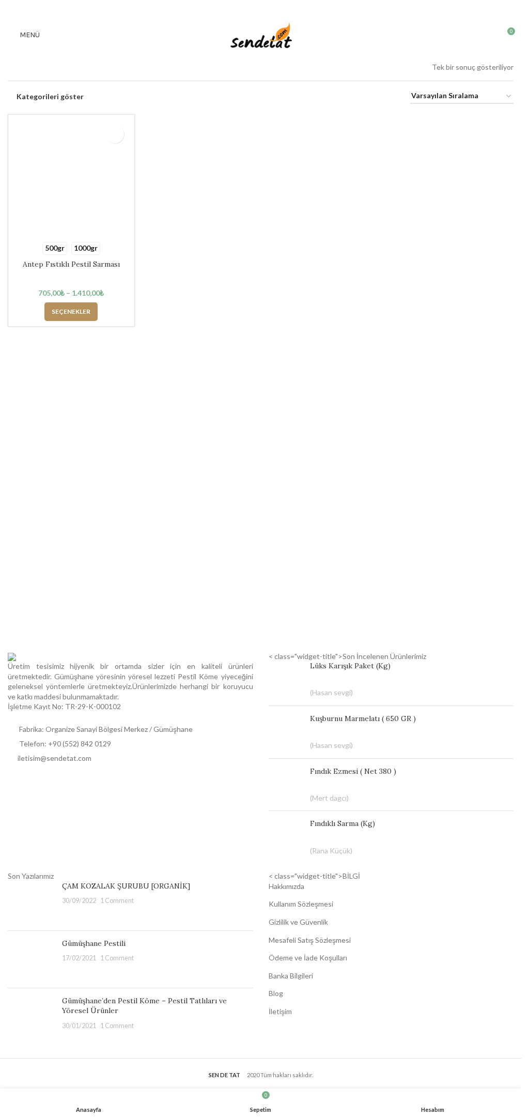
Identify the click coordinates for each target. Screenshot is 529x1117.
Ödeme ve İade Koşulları (308, 957)
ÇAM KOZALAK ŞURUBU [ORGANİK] (126, 886)
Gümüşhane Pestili (94, 943)
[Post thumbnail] (31, 902)
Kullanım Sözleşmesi (301, 903)
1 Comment (117, 901)
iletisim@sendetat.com (54, 758)
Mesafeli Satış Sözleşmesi (310, 940)
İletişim (280, 1011)
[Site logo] (261, 34)
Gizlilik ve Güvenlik (298, 921)
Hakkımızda (286, 886)
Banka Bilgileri (291, 975)
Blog (276, 993)
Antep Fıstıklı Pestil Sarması (71, 264)
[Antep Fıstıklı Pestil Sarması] (71, 178)
